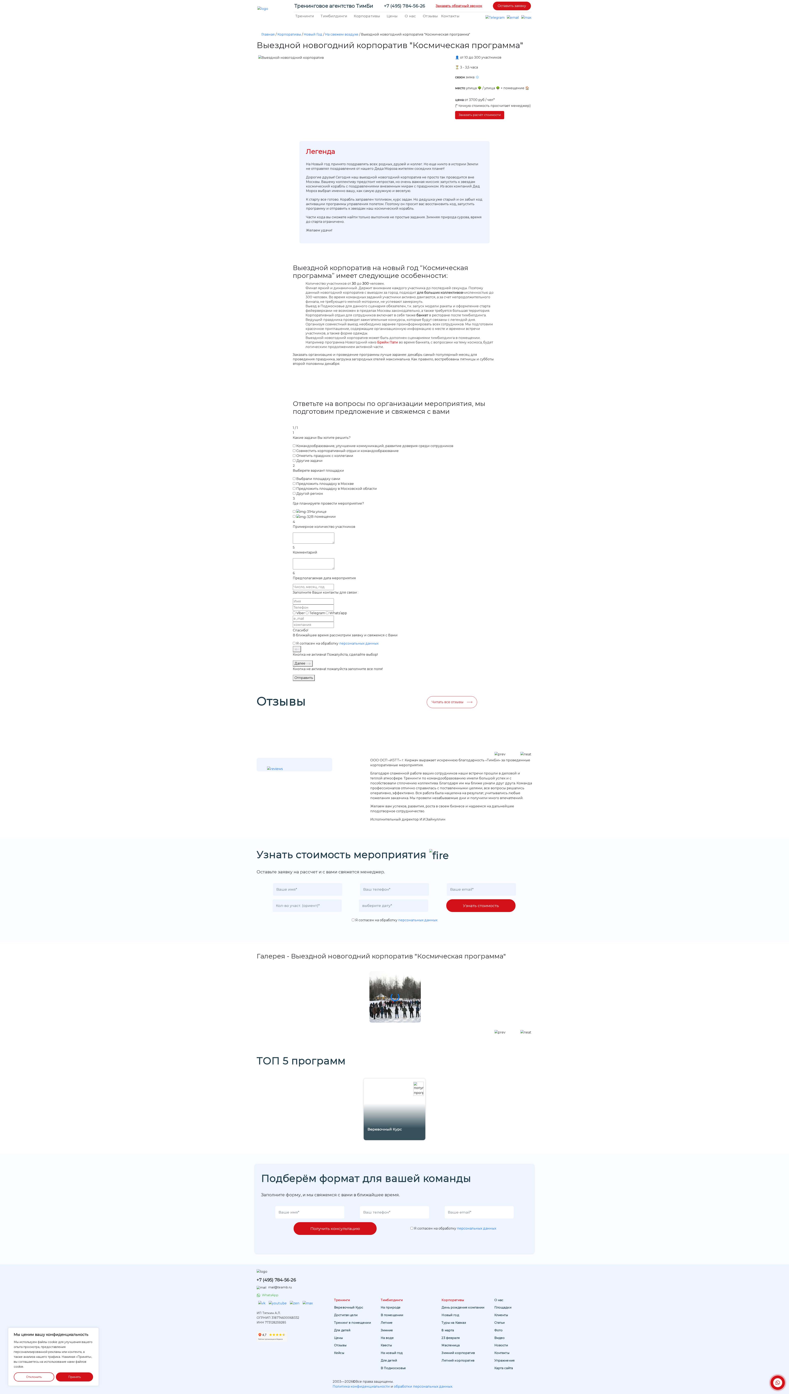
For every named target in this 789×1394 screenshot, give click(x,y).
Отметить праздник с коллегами (324, 456)
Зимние (387, 1330)
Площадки (502, 1307)
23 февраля (450, 1338)
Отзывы (430, 16)
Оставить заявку (512, 6)
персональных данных (358, 643)
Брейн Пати (387, 342)
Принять (74, 1377)
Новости (501, 1345)
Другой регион (309, 494)
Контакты (450, 16)
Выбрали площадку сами (318, 479)
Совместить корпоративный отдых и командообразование (347, 451)
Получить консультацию (335, 1228)
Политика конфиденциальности (361, 1386)
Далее (300, 663)
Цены (392, 16)
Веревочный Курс (348, 1307)
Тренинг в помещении (352, 1323)
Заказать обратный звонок (459, 6)
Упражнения (504, 1360)
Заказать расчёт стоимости (480, 115)
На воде (387, 1338)
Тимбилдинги (334, 16)
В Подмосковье (393, 1368)
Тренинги (304, 16)
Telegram (317, 613)
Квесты (386, 1345)
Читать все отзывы (448, 702)
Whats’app (338, 613)
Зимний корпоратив (458, 1353)
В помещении (323, 517)
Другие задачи (309, 461)
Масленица (450, 1345)
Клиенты (501, 1315)
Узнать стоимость (481, 905)
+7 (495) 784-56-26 (404, 5)
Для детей (342, 1330)
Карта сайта (503, 1368)
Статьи (499, 1323)
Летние (387, 1323)
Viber (300, 613)
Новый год (450, 1315)
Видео (499, 1338)
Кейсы (339, 1353)
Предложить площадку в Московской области (336, 489)
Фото (498, 1330)
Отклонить (34, 1377)
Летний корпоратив (458, 1360)
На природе (390, 1307)
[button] (500, 1032)
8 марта (448, 1330)
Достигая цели (346, 1315)
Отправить (303, 678)
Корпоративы (367, 16)
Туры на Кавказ (454, 1323)
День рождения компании (463, 1307)
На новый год (392, 1353)
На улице (318, 512)
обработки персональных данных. (423, 1386)
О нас (410, 16)
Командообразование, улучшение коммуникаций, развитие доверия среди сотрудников (374, 446)
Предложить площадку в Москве (325, 484)
